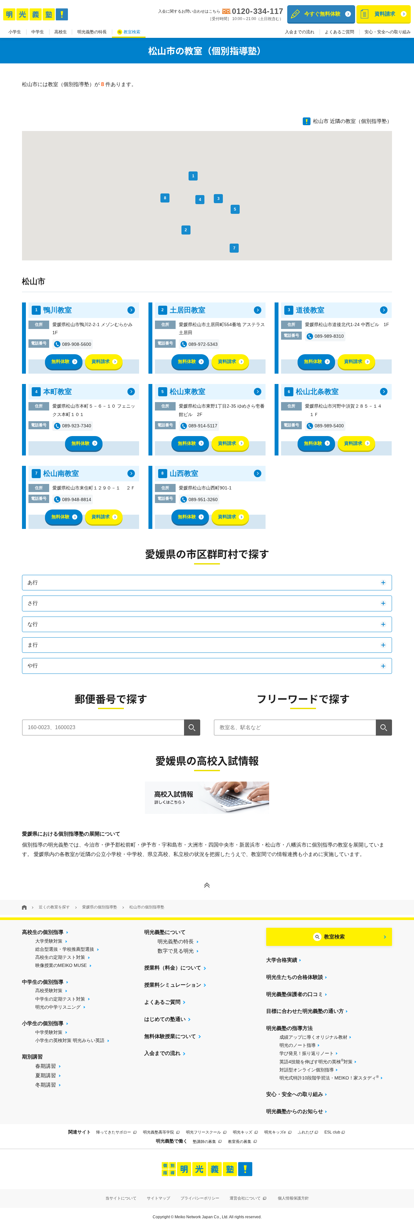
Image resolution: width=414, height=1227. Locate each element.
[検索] (192, 727)
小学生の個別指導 (42, 1023)
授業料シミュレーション (172, 985)
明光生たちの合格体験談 (294, 977)
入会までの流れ (299, 31)
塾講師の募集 (205, 1141)
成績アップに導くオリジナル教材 (313, 1037)
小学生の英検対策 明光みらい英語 (69, 1040)
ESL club (332, 1132)
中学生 (37, 31)
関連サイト (79, 1131)
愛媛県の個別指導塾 (99, 907)
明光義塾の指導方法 (289, 1028)
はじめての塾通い (165, 1019)
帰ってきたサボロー (114, 1132)
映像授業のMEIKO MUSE (61, 965)
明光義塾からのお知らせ (294, 1111)
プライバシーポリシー (199, 1198)
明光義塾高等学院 (159, 1132)
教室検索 (132, 31)
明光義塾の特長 (92, 31)
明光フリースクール (204, 1132)
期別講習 (32, 1056)
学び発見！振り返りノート (306, 1053)
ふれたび (305, 1132)
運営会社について (246, 1198)
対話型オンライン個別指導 (306, 1069)
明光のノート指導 (297, 1045)
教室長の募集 (240, 1141)
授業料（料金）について (172, 967)
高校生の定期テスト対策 (60, 957)
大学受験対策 (48, 941)
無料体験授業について (170, 1036)
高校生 (60, 31)
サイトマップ (158, 1198)
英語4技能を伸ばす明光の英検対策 (316, 1061)
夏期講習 (45, 1075)
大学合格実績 (281, 960)
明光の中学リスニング (58, 1007)
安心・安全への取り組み (388, 31)
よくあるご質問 (339, 31)
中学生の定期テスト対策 (60, 999)
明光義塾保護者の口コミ (294, 994)
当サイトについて (120, 1198)
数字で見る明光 (176, 951)
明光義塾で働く (172, 1141)
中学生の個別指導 (42, 982)
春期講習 (45, 1066)
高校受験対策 (48, 990)
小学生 (14, 31)
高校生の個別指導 (42, 932)
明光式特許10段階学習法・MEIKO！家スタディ (329, 1077)
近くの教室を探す (54, 907)
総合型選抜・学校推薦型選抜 (64, 949)
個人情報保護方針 (293, 1198)
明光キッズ (243, 1132)
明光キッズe (275, 1132)
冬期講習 (45, 1085)
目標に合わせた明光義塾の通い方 (305, 1011)
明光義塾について (165, 932)
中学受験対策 (48, 1032)
